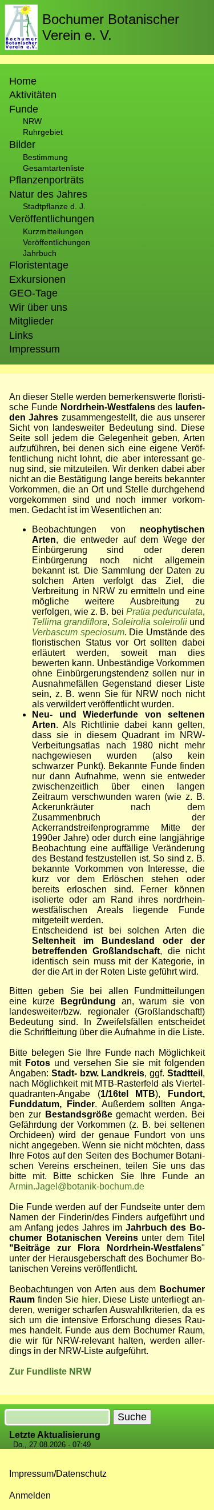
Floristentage (38, 265)
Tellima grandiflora (69, 622)
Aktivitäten (32, 95)
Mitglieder (31, 321)
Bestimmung (45, 157)
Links (21, 335)
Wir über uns (38, 307)
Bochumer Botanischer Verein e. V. (110, 27)
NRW (32, 121)
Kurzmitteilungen (53, 231)
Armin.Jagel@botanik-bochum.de (76, 1186)
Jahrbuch (39, 253)
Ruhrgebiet (43, 132)
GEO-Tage (33, 293)
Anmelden (30, 1495)
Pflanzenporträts (46, 180)
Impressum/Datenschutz (58, 1474)
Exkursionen (37, 279)
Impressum (34, 349)
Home (23, 81)
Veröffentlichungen (56, 242)
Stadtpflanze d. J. (54, 206)
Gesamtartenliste (53, 168)
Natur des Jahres (48, 194)
